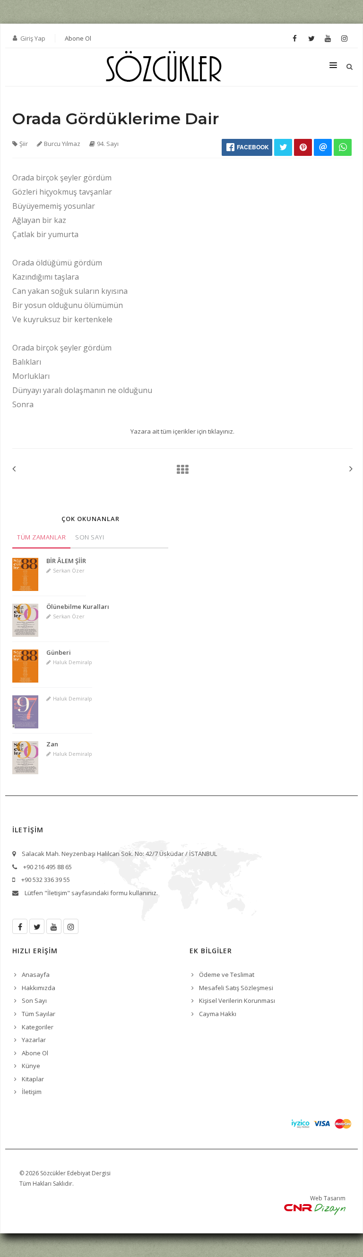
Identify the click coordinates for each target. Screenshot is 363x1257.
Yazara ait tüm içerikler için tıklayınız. (182, 431)
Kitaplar (33, 1079)
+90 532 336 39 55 (45, 879)
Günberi (58, 652)
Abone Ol (78, 38)
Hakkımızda (38, 987)
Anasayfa (36, 974)
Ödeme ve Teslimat (226, 974)
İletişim (32, 1091)
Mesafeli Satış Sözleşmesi (236, 987)
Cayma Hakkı (217, 1013)
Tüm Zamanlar (41, 537)
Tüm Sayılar (38, 1013)
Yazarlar (34, 1039)
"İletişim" (57, 893)
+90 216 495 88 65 (47, 867)
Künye (31, 1065)
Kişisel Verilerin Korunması (237, 1000)
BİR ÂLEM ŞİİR (66, 560)
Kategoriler (37, 1027)
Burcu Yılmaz (62, 143)
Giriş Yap (32, 38)
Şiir (23, 143)
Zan (52, 744)
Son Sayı (89, 537)
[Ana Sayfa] (179, 469)
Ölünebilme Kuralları (77, 606)
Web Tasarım (328, 1198)
